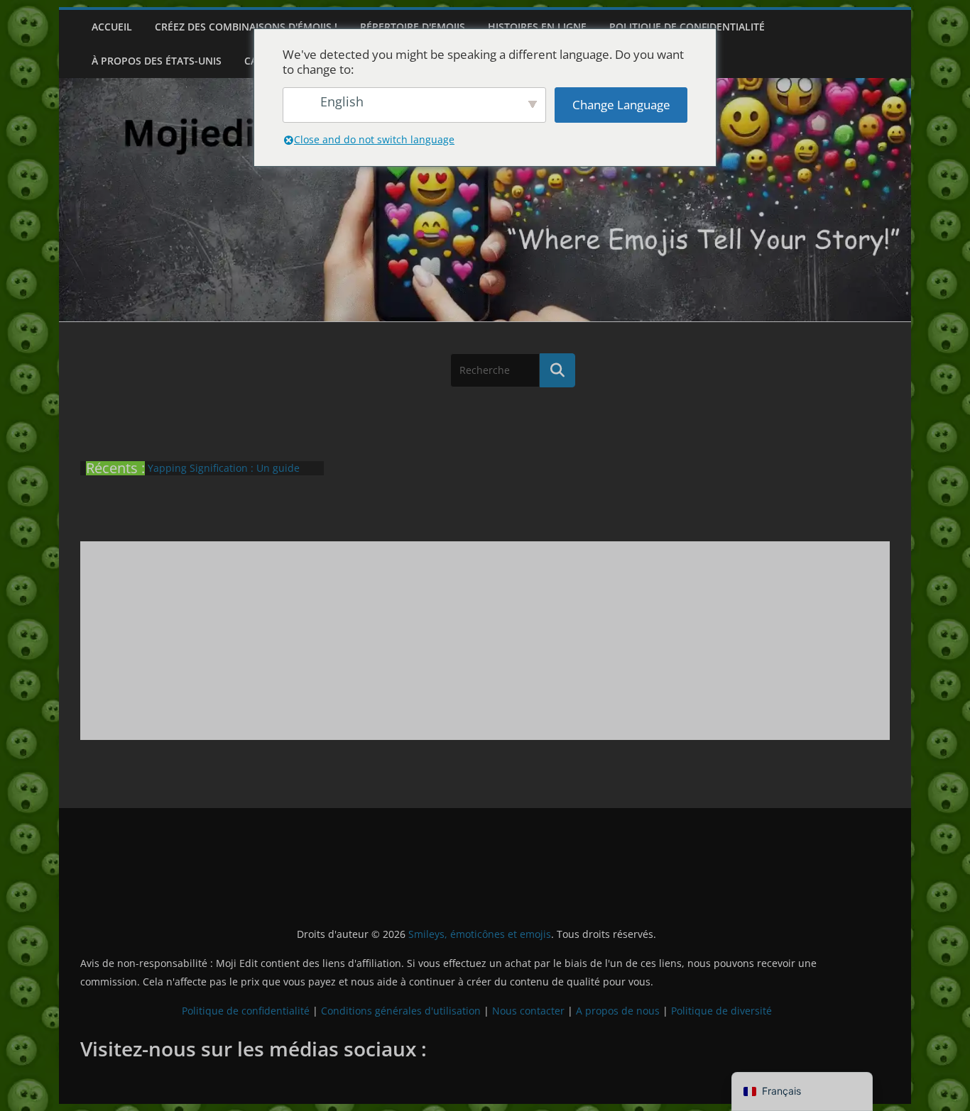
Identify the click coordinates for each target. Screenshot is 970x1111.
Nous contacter (528, 1010)
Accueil (112, 26)
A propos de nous (618, 1010)
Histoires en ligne (537, 26)
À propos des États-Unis (157, 60)
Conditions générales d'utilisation (401, 1010)
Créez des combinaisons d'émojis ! (246, 26)
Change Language (621, 104)
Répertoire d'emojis (412, 26)
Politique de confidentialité (687, 26)
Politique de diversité (721, 1010)
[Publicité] (485, 640)
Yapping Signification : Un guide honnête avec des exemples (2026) (229, 475)
